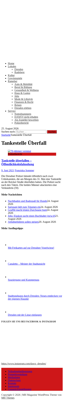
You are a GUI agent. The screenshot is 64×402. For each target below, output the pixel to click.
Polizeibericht (21, 122)
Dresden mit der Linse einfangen (25, 314)
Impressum (13, 386)
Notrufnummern (22, 114)
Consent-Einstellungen (19, 389)
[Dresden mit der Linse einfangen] (20, 311)
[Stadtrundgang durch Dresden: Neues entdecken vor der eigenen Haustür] (20, 292)
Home (11, 63)
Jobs (16, 96)
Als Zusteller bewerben (26, 119)
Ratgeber (12, 81)
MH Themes (7, 397)
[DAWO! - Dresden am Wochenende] (32, 57)
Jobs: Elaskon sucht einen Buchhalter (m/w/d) (31, 215)
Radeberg (19, 72)
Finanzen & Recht (23, 102)
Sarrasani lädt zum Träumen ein (24, 207)
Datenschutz (14, 380)
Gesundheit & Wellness (26, 90)
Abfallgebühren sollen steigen (23, 221)
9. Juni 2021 (7, 170)
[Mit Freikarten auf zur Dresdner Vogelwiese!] (20, 244)
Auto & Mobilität (23, 84)
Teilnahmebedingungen (20, 371)
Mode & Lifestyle (23, 99)
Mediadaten (14, 377)
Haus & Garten (22, 93)
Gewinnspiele (15, 78)
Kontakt (12, 383)
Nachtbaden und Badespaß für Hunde (27, 201)
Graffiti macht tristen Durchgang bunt (27, 210)
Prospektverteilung (17, 374)
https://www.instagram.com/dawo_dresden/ (23, 363)
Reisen (17, 105)
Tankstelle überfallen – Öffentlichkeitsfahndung (17, 162)
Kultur (11, 75)
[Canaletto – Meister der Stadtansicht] (20, 260)
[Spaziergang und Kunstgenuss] (20, 276)
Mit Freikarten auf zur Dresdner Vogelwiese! (31, 247)
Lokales (12, 66)
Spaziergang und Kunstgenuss (23, 279)
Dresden (18, 69)
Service (12, 111)
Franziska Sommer (24, 170)
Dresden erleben (22, 108)
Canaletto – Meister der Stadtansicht (26, 263)
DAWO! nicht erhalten (26, 116)
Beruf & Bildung (23, 87)
